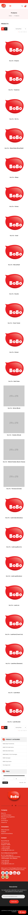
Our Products (4, 820)
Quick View (14, 44)
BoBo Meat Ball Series (8, 750)
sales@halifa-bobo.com (8, 850)
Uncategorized (6, 765)
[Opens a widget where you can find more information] (22, 912)
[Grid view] (2, 28)
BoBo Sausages (6, 757)
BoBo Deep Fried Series (8, 743)
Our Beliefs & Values (6, 815)
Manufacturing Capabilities (8, 816)
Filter (5, 782)
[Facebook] (12, 805)
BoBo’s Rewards (5, 829)
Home (10, 15)
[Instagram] (15, 805)
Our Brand (3, 818)
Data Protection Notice (7, 833)
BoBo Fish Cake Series (8, 747)
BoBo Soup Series (7, 761)
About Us (3, 813)
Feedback (3, 831)
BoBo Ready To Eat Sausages (10, 754)
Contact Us (4, 822)
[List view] (5, 28)
